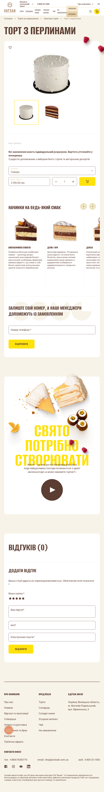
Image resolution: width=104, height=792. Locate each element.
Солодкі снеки (38, 11)
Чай (54, 11)
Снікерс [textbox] (15, 172)
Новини (8, 707)
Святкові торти (51, 18)
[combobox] (52, 170)
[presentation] (83, 206)
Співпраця (10, 719)
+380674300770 (18, 759)
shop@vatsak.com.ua (56, 759)
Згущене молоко (46, 11)
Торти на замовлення (28, 18)
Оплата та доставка (15, 724)
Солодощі (29, 11)
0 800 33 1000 (43, 4)
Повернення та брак (15, 730)
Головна (8, 18)
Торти (22, 11)
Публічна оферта (13, 741)
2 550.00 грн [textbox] (18, 182)
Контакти (9, 736)
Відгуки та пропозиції (16, 713)
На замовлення (61, 11)
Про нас (8, 702)
